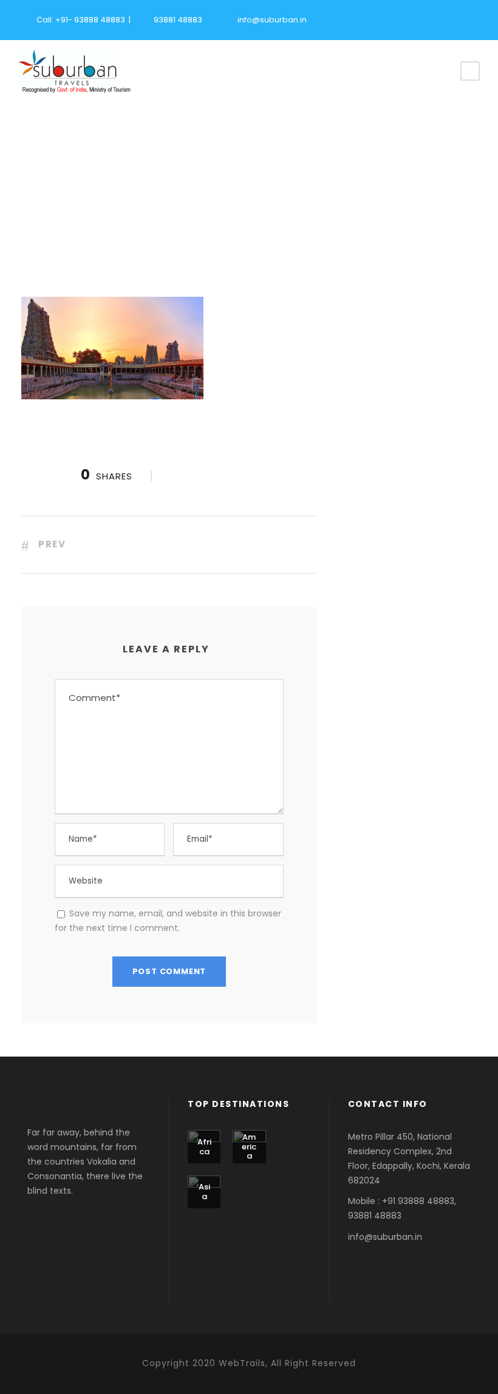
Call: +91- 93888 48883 (80, 19)
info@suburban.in (272, 19)
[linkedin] (452, 18)
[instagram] (474, 18)
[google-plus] (431, 18)
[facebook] (410, 18)
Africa (204, 1146)
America (249, 1146)
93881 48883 (178, 19)
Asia (204, 1191)
